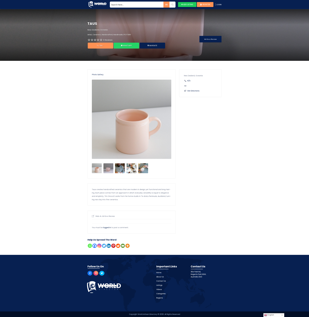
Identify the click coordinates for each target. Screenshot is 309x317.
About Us (160, 277)
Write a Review (210, 39)
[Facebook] (94, 246)
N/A (188, 80)
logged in (107, 227)
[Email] (123, 246)
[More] (127, 246)
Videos (159, 289)
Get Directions (193, 91)
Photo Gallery (97, 74)
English (270, 315)
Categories (161, 293)
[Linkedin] (109, 246)
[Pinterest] (113, 246)
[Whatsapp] (90, 246)
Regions (159, 298)
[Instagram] (99, 246)
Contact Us (161, 281)
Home (158, 272)
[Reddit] (118, 246)
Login (219, 4)
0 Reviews (107, 40)
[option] (131, 119)
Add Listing (188, 4)
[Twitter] (104, 246)
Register (206, 4)
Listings (159, 285)
